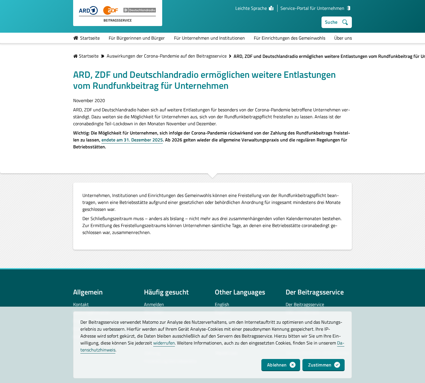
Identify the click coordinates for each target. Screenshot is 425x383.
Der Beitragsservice (305, 304)
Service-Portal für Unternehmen (312, 8)
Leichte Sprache (251, 8)
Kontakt (81, 304)
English (222, 304)
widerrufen (164, 342)
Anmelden (154, 304)
